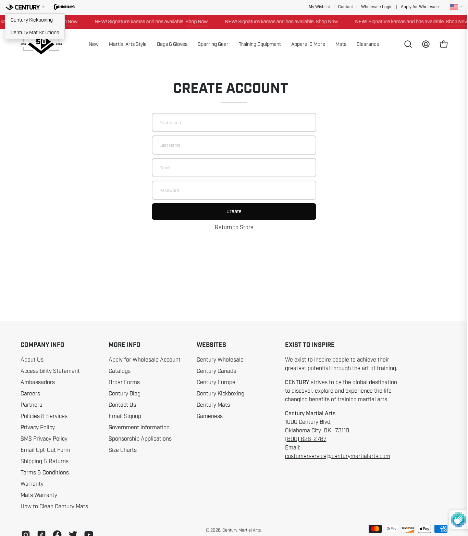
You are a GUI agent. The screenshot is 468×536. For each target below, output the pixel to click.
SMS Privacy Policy (44, 438)
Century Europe (216, 382)
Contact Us (122, 405)
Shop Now (191, 21)
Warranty (32, 484)
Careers (30, 393)
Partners (31, 405)
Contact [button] (345, 7)
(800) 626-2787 (306, 439)
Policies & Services (44, 416)
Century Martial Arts (241, 530)
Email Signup (125, 416)
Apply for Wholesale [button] (420, 7)
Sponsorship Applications (140, 438)
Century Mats (213, 405)
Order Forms (124, 382)
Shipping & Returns (45, 461)
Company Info (42, 345)
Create (234, 211)
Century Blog (124, 393)
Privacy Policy (38, 427)
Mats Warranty (39, 495)
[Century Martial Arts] (41, 44)
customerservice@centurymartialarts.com (337, 456)
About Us (32, 359)
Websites (211, 345)
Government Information (139, 427)
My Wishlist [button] (319, 7)
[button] (64, 7)
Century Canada (216, 371)
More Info (124, 345)
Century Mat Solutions (35, 32)
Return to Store (234, 227)
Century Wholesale (220, 359)
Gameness (210, 416)
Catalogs (120, 371)
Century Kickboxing (32, 20)
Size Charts (123, 450)
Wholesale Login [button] (377, 7)
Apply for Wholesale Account (145, 359)
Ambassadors (38, 382)
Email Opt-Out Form (45, 450)
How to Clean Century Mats (54, 506)
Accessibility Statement (50, 371)
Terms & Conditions (45, 472)
